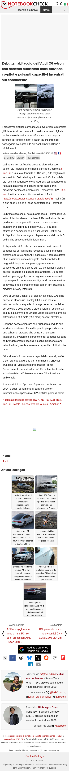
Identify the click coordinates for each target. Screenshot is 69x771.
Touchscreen (33, 157)
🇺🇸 (55, 153)
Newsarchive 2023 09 (13, 739)
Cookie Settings (35, 756)
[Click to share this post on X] (38, 658)
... (65, 10)
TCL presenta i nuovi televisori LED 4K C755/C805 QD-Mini (50, 633)
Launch (20, 157)
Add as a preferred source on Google (37, 649)
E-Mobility (9, 157)
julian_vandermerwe (40, 696)
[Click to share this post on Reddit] (46, 658)
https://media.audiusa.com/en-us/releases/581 (29, 198)
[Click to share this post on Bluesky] (29, 658)
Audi (5, 461)
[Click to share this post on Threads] (21, 658)
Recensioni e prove (27, 10)
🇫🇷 (59, 153)
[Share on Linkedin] (30, 664)
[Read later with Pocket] (55, 658)
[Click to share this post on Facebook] (12, 658)
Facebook (60, 725)
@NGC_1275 (57, 692)
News (46, 10)
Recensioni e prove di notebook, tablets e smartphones (30, 735)
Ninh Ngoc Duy (47, 707)
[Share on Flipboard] (63, 658)
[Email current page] (39, 664)
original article (48, 674)
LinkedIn (61, 696)
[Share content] (5, 658)
